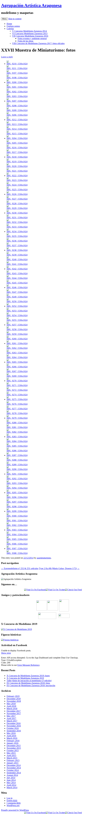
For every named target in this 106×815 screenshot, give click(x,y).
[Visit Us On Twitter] (55, 589)
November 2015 (14, 748)
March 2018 (12, 708)
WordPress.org (13, 805)
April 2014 (11, 785)
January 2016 (12, 743)
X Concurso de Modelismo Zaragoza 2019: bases (28, 675)
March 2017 (12, 721)
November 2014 (14, 768)
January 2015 (12, 763)
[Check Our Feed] (73, 589)
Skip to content (14, 19)
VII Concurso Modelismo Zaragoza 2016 (30, 36)
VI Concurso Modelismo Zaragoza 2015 (29, 33)
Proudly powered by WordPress (15, 810)
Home (9, 23)
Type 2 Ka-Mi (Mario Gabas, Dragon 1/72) (59, 568)
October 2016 (13, 728)
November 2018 (14, 701)
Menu (4, 19)
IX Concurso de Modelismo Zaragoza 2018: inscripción (31, 685)
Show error (6, 653)
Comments (14, 803)
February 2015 (13, 760)
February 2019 (13, 696)
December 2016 (14, 723)
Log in (9, 798)
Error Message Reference (28, 665)
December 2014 (14, 765)
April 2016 (11, 736)
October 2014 (13, 770)
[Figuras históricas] (9, 640)
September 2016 (14, 731)
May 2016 (11, 733)
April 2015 (11, 755)
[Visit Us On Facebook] (35, 589)
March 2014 (12, 787)
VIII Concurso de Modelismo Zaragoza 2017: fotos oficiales (38, 43)
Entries (12, 800)
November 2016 (14, 726)
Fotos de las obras (25, 41)
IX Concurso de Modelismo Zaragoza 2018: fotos (28, 683)
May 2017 (11, 716)
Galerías (10, 28)
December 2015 (14, 745)
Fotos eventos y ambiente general (32, 38)
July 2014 (11, 777)
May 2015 (11, 753)
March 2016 (12, 738)
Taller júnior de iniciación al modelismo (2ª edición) (29, 680)
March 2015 (12, 758)
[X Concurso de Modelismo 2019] (16, 629)
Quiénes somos (13, 26)
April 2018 (11, 706)
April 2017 (11, 718)
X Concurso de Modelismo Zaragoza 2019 (25, 678)
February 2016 (13, 740)
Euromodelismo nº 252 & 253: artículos (19, 568)
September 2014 (14, 773)
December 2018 (14, 698)
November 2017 (14, 713)
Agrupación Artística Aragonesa (31, 5)
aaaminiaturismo (44, 558)
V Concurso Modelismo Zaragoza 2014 (29, 31)
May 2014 (11, 782)
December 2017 (14, 711)
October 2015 (13, 750)
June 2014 (11, 780)
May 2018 (11, 703)
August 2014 (12, 775)
